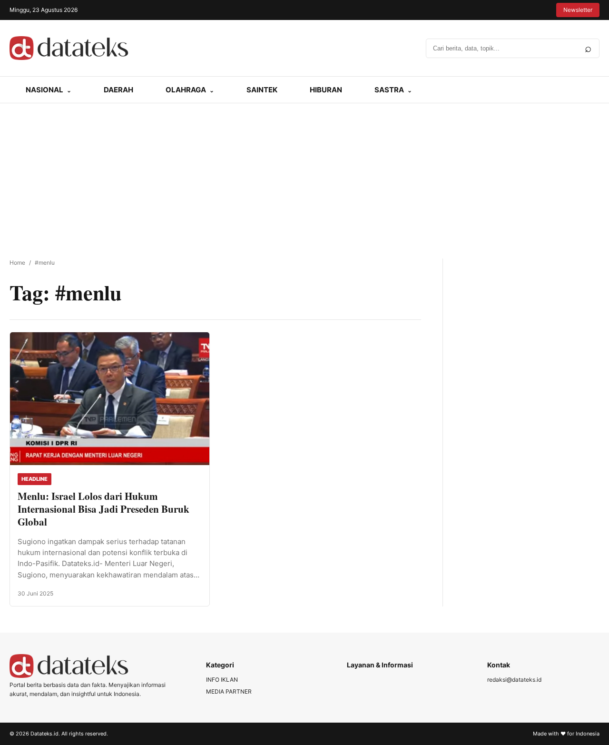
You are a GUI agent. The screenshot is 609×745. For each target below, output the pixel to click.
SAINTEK (261, 89)
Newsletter (577, 9)
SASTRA (389, 89)
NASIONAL (44, 89)
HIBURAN (326, 89)
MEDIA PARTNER (229, 691)
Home (17, 262)
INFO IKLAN (222, 679)
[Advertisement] (304, 174)
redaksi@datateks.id (514, 679)
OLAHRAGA (186, 89)
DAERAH (118, 89)
